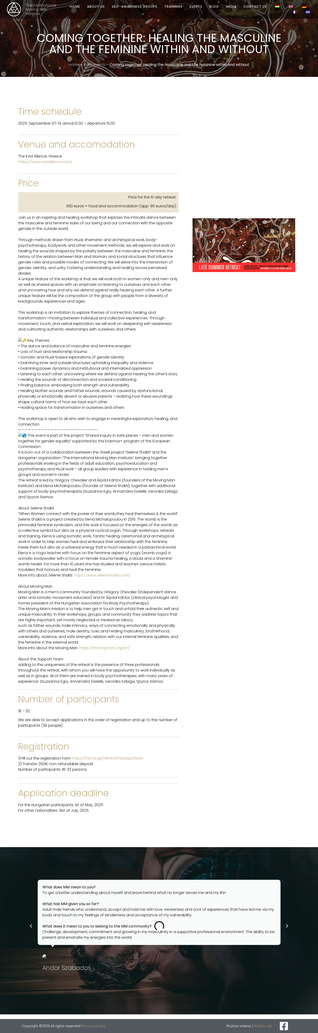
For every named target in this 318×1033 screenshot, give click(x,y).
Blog (214, 6)
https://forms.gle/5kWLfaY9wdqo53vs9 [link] (107, 758)
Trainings (173, 6)
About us (96, 6)
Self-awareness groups (134, 6)
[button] (31, 926)
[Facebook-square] (283, 1026)
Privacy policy (94, 1026)
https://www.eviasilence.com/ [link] (45, 161)
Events (195, 6)
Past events (95, 64)
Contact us (255, 6)
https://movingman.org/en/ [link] (104, 648)
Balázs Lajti (263, 1026)
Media (231, 6)
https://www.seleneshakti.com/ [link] (102, 575)
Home (75, 6)
